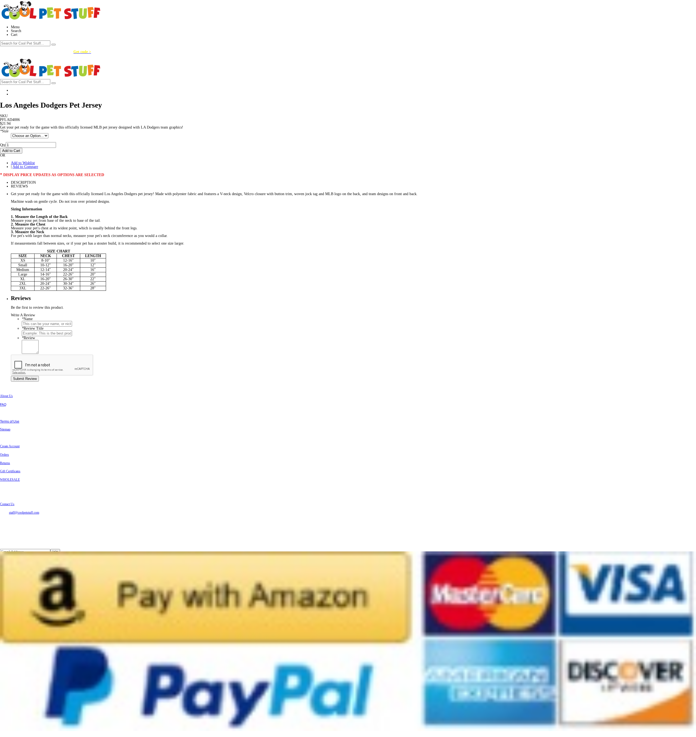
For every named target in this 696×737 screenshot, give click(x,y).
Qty (3, 145)
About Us (6, 396)
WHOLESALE (10, 480)
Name (27, 319)
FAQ (3, 405)
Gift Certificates (10, 471)
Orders (4, 455)
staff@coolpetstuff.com (24, 512)
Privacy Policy (10, 413)
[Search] (53, 44)
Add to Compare (25, 167)
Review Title (33, 328)
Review (28, 338)
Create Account (10, 446)
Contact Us (7, 504)
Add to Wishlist (23, 163)
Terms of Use (9, 421)
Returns (5, 463)
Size (4, 131)
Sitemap (5, 429)
